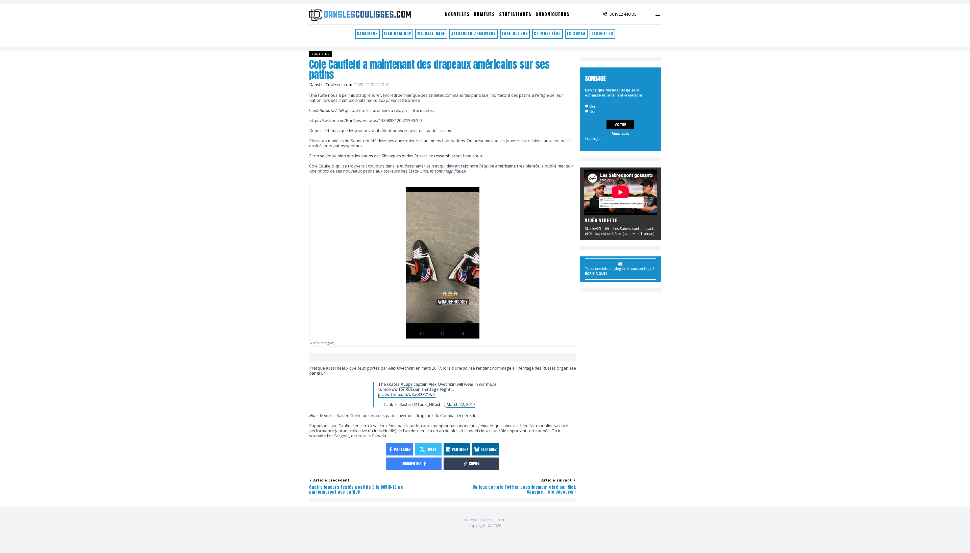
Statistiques (515, 14)
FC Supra (576, 33)
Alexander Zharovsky (473, 33)
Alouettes (602, 33)
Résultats (620, 133)
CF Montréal (547, 33)
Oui (592, 106)
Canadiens (367, 33)
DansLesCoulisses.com (330, 84)
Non (592, 111)
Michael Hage (431, 33)
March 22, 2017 (460, 404)
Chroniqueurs (553, 14)
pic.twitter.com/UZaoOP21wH (407, 394)
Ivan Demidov (397, 33)
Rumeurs (484, 14)
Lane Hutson (515, 33)
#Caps (406, 384)
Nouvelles (457, 14)
